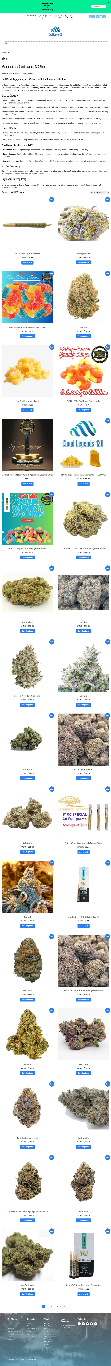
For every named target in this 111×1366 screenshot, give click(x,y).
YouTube (24, 174)
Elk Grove (53, 161)
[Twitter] (104, 16)
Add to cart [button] (27, 263)
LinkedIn (41, 174)
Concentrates (8, 112)
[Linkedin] (101, 16)
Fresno (31, 161)
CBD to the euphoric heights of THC (15, 88)
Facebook (16, 174)
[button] (5, 43)
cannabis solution (97, 154)
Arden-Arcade (66, 161)
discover (11, 185)
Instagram (8, 174)
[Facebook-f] (93, 16)
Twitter (30, 174)
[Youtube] (97, 16)
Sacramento (44, 161)
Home (4, 52)
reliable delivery (100, 161)
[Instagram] (90, 16)
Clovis (37, 161)
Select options (83, 262)
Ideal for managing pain (95, 133)
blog (92, 171)
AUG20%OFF (98, 6)
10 (64, 1307)
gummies (64, 107)
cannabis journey (65, 90)
